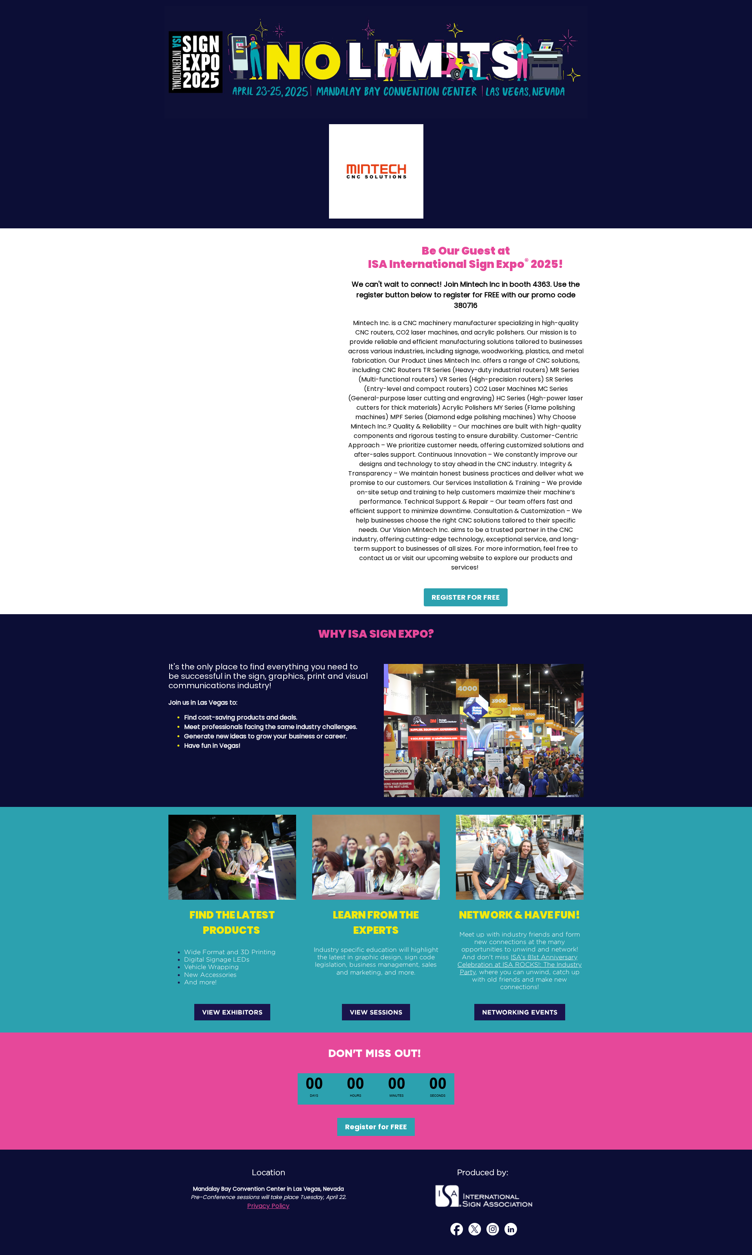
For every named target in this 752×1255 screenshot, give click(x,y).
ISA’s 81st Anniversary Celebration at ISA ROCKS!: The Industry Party (519, 964)
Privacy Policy (268, 1205)
